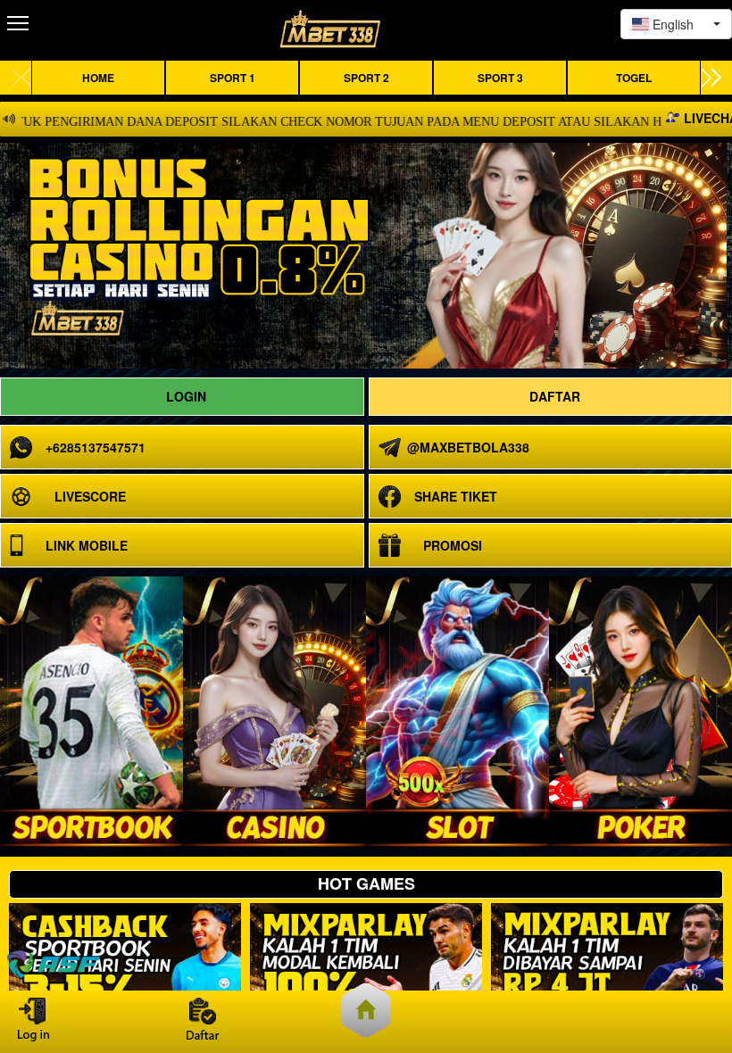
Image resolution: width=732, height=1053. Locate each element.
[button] (711, 77)
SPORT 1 (232, 78)
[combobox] (676, 24)
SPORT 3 (500, 78)
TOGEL (634, 78)
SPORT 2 (366, 78)
